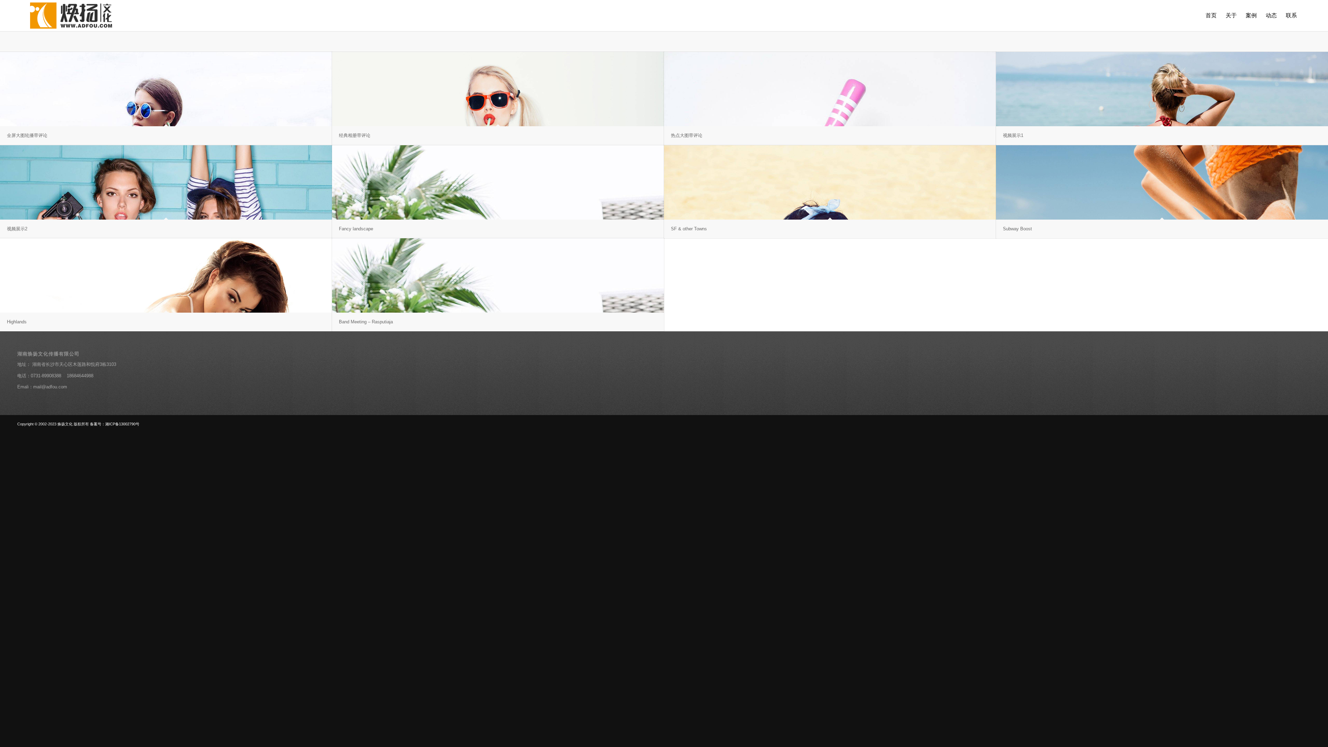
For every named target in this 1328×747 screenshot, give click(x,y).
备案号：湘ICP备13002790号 (114, 424)
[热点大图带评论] (830, 89)
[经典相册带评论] (498, 89)
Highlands (17, 321)
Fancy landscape (356, 228)
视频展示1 (1013, 135)
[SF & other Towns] (830, 182)
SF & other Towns (689, 228)
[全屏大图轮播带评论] (166, 89)
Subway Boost (1017, 228)
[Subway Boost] (1162, 182)
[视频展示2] (166, 182)
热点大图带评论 (686, 135)
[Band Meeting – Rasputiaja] (498, 275)
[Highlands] (166, 275)
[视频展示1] (1162, 89)
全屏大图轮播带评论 (27, 135)
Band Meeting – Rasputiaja (366, 321)
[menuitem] (1211, 15)
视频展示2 (17, 228)
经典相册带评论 (354, 135)
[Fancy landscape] (498, 182)
